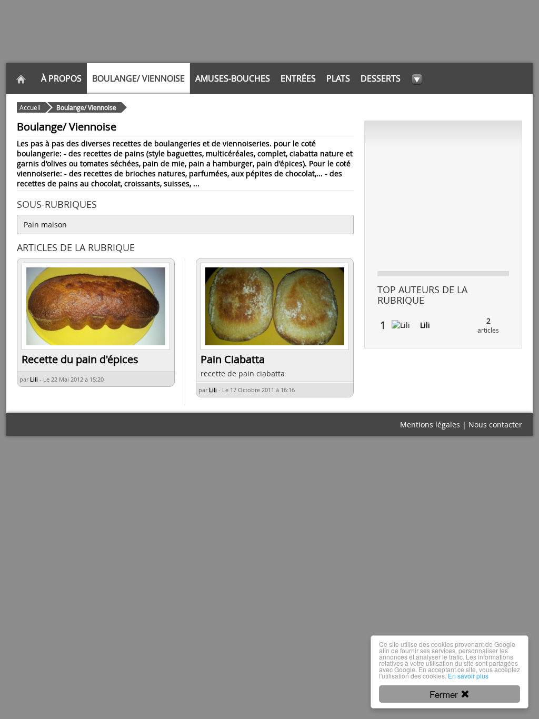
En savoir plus (468, 675)
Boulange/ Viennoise (138, 78)
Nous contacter (495, 425)
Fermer (445, 694)
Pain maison (45, 224)
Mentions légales (430, 425)
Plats (338, 78)
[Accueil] (21, 78)
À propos (61, 78)
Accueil (30, 107)
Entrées (298, 78)
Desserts (381, 78)
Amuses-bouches (232, 78)
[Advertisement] (443, 195)
